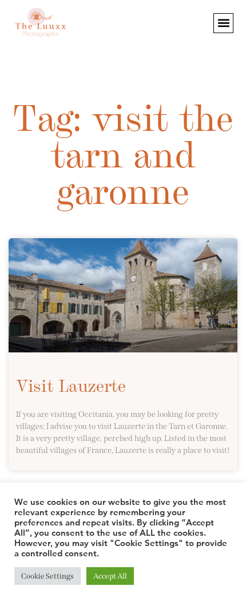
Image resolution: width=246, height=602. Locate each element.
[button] (223, 23)
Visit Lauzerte (71, 385)
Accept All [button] (110, 576)
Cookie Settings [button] (47, 576)
